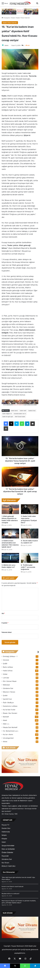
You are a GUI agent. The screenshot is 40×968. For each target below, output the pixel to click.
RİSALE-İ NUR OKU (8, 866)
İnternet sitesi (7, 632)
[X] (11, 423)
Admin (6, 45)
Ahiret (5, 741)
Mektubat (6, 685)
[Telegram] (27, 423)
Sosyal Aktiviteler (8, 845)
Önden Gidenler (7, 852)
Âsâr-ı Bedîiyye (8, 702)
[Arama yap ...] (37, 4)
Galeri (4, 842)
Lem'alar (6, 678)
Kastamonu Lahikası (10, 706)
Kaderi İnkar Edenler (23, 18)
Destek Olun (6, 828)
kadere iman (31, 410)
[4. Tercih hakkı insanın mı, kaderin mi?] (29, 533)
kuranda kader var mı (20, 413)
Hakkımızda (6, 832)
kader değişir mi (7, 413)
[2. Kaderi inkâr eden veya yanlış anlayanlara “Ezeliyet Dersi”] (29, 509)
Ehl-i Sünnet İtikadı (9, 681)
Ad (3, 613)
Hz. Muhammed (11, 731)
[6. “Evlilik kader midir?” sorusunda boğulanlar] (29, 558)
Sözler (5, 674)
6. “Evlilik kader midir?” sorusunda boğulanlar (28, 567)
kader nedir (23, 410)
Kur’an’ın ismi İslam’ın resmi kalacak (12, 886)
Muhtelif (6, 717)
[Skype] (16, 423)
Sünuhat (6, 660)
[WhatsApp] (22, 423)
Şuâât (5, 663)
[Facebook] (6, 423)
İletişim (4, 835)
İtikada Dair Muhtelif (10, 727)
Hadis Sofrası (7, 671)
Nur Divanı (5, 863)
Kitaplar (4, 838)
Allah (6, 724)
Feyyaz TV (5, 825)
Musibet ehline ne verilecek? (10, 893)
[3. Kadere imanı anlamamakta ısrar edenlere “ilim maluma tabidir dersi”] (10, 533)
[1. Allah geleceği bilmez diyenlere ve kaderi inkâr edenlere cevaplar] (10, 509)
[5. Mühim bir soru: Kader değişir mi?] (10, 558)
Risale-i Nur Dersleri (10, 713)
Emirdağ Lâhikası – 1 (10, 656)
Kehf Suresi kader (20, 416)
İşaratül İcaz (7, 699)
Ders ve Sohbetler (8, 849)
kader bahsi (14, 410)
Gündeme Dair (8, 688)
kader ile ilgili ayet (7, 416)
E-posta (5, 623)
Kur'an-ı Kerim (8, 734)
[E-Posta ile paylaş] (32, 423)
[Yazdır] (6, 428)
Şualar (5, 695)
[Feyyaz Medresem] (21, 3)
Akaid (13, 18)
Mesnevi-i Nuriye (9, 692)
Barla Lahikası (8, 667)
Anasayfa (6, 18)
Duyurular (5, 856)
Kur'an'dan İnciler (9, 710)
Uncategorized (8, 738)
